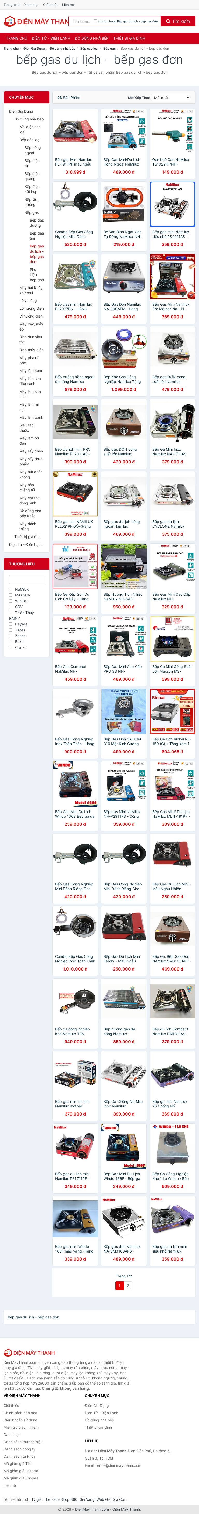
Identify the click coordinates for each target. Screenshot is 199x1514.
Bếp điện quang (32, 176)
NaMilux (22, 589)
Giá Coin (120, 1499)
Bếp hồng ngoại (33, 150)
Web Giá (104, 1499)
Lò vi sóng (28, 300)
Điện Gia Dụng (34, 48)
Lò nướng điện (31, 308)
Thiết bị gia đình (129, 38)
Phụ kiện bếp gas (37, 274)
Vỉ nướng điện (31, 316)
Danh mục (31, 5)
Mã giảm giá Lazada (21, 1471)
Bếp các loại (89, 48)
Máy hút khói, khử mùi (30, 290)
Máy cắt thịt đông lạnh (29, 500)
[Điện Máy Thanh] (29, 1352)
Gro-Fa (21, 647)
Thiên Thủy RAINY (21, 615)
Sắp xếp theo (139, 97)
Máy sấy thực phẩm (30, 461)
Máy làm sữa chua (30, 394)
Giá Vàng (87, 1499)
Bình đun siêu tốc (30, 339)
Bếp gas (109, 48)
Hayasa (21, 624)
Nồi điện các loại (30, 129)
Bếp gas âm (37, 235)
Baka (19, 641)
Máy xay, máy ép (31, 326)
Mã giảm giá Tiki (17, 1463)
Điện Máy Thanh (126, 1509)
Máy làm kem (30, 370)
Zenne (20, 636)
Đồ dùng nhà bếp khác (30, 513)
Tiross (20, 630)
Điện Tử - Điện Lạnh (51, 38)
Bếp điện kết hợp (32, 189)
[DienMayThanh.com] (39, 21)
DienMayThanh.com (92, 1509)
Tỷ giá (36, 1499)
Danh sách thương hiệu (23, 1442)
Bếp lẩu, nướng (31, 202)
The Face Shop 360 (60, 1499)
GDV (19, 606)
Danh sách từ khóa (19, 1456)
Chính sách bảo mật (20, 1412)
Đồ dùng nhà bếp (92, 38)
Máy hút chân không (30, 474)
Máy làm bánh (31, 417)
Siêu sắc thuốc (26, 427)
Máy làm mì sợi (29, 407)
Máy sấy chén (31, 451)
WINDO (21, 601)
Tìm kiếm (180, 21)
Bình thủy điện (31, 350)
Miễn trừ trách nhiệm (21, 1427)
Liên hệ (68, 5)
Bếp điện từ (32, 163)
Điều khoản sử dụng (21, 1420)
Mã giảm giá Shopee (21, 1478)
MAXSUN (23, 595)
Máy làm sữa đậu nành (30, 381)
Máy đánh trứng (27, 526)
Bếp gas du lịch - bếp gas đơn (37, 254)
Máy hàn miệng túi (27, 487)
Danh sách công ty (19, 1449)
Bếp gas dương (37, 223)
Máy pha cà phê (29, 360)
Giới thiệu (51, 5)
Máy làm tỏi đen (29, 440)
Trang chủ (12, 5)
